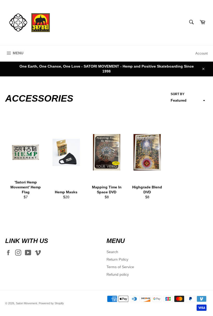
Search (112, 252)
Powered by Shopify (51, 303)
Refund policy (117, 274)
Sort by (177, 94)
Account (201, 53)
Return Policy (117, 259)
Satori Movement (26, 303)
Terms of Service (120, 267)
